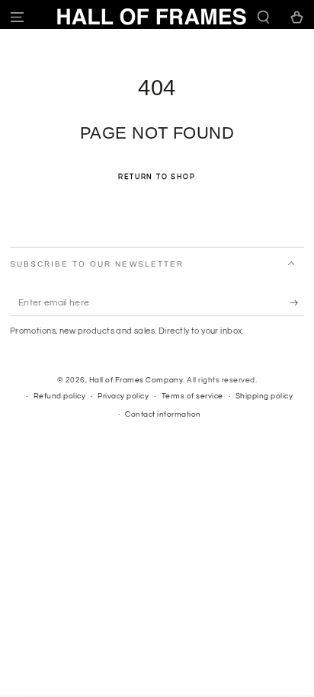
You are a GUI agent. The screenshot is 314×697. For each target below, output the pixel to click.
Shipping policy (264, 396)
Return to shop (156, 177)
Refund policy (60, 396)
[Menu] (17, 17)
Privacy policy (123, 396)
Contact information (163, 414)
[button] (263, 17)
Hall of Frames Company (136, 380)
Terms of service (192, 396)
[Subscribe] (297, 303)
